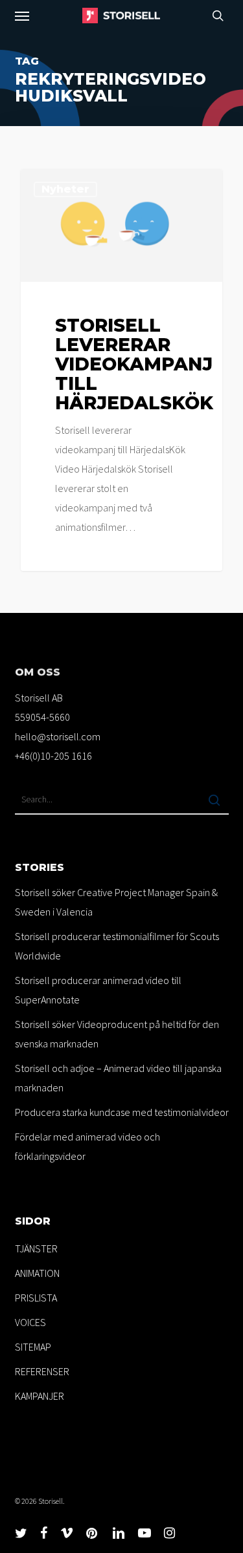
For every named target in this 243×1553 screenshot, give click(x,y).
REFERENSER (42, 1371)
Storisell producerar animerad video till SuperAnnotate (98, 990)
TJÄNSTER (36, 1248)
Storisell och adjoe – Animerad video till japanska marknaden (118, 1078)
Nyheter (65, 189)
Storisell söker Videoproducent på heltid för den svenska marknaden (117, 1034)
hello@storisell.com (57, 736)
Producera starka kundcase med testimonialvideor (122, 1112)
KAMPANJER (39, 1395)
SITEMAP (33, 1346)
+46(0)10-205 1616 (53, 755)
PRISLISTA (36, 1297)
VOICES (30, 1322)
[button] (22, 15)
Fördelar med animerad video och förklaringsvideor (87, 1146)
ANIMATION (37, 1273)
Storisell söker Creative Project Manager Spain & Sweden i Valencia (116, 902)
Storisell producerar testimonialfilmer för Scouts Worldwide (117, 946)
